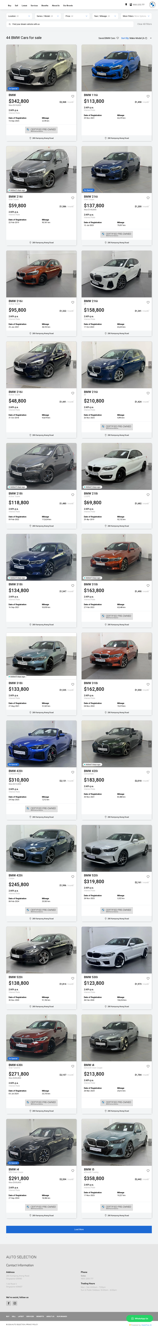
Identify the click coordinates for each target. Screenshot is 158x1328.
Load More (79, 1229)
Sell (16, 5)
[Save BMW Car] (72, 96)
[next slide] (74, 68)
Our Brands (68, 5)
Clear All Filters (144, 24)
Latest (24, 5)
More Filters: (128, 16)
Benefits (44, 5)
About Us (55, 5)
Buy (9, 5)
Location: (12, 16)
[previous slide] (8, 68)
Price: (68, 16)
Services (34, 5)
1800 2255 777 (87, 1278)
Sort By (125, 38)
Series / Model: (43, 16)
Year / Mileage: (100, 16)
